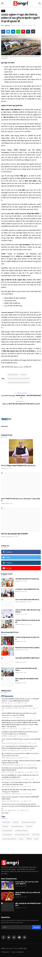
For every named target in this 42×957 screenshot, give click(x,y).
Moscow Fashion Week (22, 834)
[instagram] (14, 937)
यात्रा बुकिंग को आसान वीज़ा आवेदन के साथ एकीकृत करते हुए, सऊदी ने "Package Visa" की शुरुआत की (19, 791)
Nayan (21, 839)
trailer (36, 839)
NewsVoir (4, 426)
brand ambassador (17, 826)
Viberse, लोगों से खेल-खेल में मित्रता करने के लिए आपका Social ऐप (21, 404)
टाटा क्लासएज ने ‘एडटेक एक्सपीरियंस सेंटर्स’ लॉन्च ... (27, 589)
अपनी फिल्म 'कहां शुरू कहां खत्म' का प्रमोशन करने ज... (27, 638)
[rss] (24, 937)
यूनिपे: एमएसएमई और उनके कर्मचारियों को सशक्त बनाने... (26, 679)
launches (23, 374)
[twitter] (8, 937)
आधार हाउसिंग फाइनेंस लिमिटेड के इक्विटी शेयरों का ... (27, 659)
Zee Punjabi (6, 822)
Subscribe (37, 927)
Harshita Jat (18, 650)
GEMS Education (13, 374)
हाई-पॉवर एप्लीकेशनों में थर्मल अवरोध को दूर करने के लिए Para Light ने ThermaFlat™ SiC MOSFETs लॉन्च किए (19, 714)
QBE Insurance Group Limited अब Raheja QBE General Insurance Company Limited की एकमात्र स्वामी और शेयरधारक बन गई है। (20, 806)
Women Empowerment (9, 839)
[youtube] (19, 937)
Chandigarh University (28, 822)
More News (5, 813)
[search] (39, 3)
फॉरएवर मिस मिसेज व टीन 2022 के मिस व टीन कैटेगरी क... (27, 893)
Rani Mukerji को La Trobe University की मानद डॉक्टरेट (17, 706)
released (15, 822)
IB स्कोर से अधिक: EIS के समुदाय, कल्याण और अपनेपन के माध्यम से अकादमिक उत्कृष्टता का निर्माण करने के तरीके (21, 762)
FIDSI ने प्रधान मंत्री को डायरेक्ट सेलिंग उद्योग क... (27, 599)
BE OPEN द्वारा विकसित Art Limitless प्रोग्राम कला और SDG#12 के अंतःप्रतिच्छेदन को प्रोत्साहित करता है (20, 776)
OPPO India (35, 834)
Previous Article (22, 393)
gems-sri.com (18, 367)
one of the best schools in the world (18, 378)
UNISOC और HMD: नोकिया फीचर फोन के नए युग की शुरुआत (27, 611)
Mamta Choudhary (6, 536)
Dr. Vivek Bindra (7, 834)
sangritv (3, 468)
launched (5, 826)
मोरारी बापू (29, 839)
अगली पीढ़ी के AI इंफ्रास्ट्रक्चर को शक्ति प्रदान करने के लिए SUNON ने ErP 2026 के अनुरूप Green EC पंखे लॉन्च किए (20, 733)
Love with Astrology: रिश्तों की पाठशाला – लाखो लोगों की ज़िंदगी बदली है (21, 397)
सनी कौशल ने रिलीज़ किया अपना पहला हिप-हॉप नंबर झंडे (27, 621)
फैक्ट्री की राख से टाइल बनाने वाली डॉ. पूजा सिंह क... (28, 647)
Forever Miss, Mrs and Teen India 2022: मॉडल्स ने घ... (26, 883)
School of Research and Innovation (18, 382)
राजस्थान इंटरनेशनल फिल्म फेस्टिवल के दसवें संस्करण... (26, 669)
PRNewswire (5, 952)
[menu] (2, 3)
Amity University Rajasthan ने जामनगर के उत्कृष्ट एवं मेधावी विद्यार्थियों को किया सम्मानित (20, 798)
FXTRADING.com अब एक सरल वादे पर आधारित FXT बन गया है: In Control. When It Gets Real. (20, 754)
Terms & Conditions (17, 952)
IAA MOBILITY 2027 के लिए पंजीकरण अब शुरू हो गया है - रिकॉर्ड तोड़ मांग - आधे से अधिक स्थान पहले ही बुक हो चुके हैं (21, 783)
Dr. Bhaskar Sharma (21, 830)
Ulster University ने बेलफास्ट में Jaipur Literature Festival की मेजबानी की (21, 740)
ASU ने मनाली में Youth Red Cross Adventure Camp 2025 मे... (20, 500)
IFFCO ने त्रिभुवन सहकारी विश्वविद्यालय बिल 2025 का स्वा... (18, 466)
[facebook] (3, 937)
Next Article (20, 401)
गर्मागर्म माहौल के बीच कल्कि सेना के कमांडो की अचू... (27, 579)
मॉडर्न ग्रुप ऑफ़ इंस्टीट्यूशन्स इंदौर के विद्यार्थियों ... (15, 534)
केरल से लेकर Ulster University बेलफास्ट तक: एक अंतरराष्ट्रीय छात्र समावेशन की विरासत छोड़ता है (19, 769)
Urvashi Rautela (7, 830)
